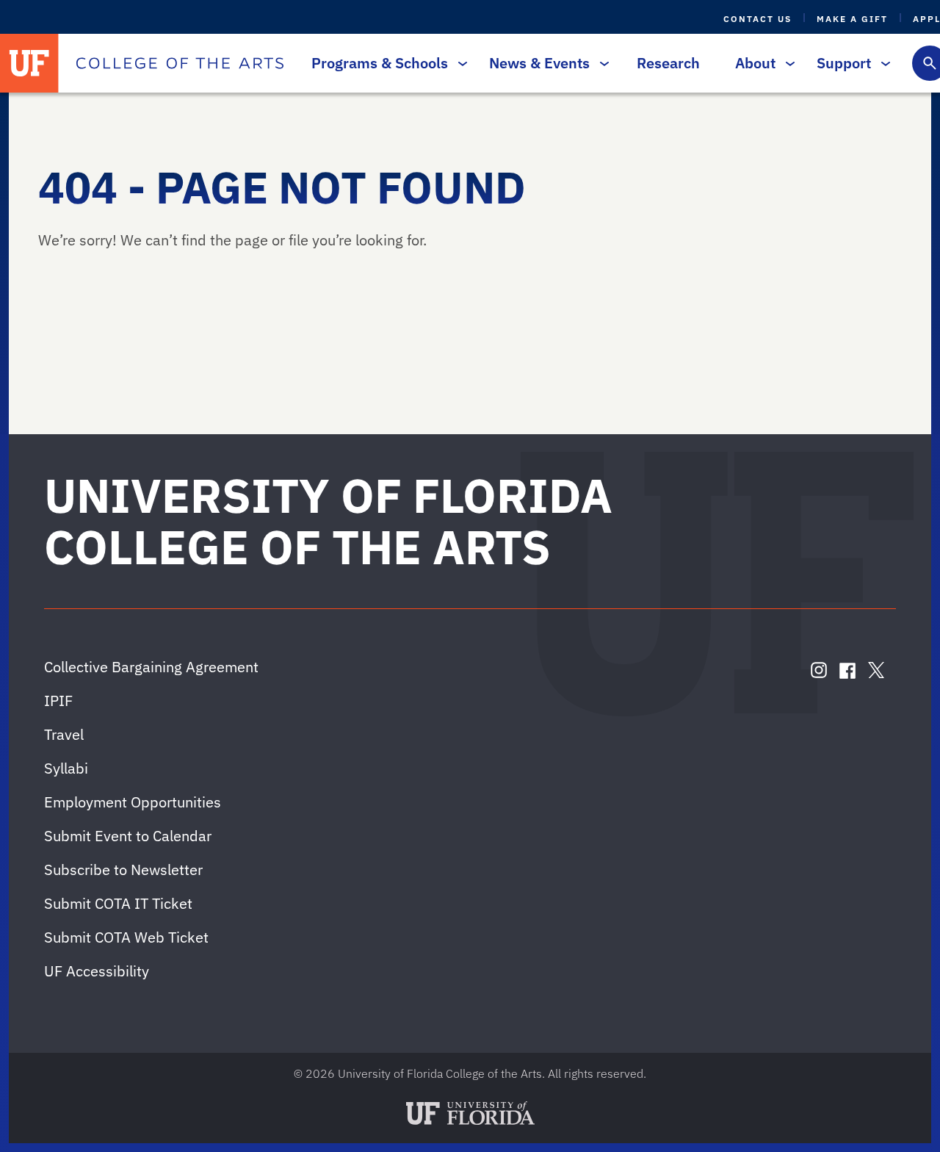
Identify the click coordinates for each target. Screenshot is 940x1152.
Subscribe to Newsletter (123, 869)
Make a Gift (852, 18)
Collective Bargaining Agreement (151, 667)
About (755, 63)
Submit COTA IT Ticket (118, 903)
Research (668, 63)
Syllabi (66, 768)
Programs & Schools (379, 63)
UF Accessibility (96, 971)
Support (844, 63)
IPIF (58, 700)
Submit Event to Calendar (128, 836)
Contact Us (757, 18)
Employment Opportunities (132, 802)
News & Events (539, 63)
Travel (64, 734)
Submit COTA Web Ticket (126, 937)
